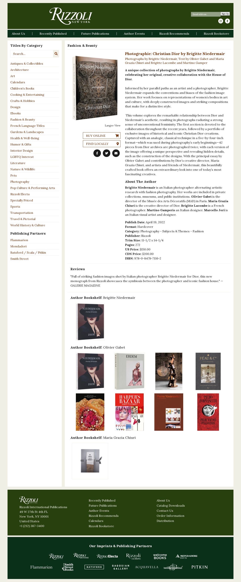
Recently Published (102, 500)
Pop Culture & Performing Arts (32, 188)
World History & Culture (27, 225)
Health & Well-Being (24, 138)
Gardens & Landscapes (27, 132)
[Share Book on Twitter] (106, 153)
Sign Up (225, 14)
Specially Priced (21, 200)
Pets (13, 175)
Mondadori (18, 246)
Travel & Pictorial (22, 219)
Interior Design (21, 150)
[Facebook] (227, 21)
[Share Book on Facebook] (97, 153)
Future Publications (103, 505)
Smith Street (19, 259)
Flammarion (19, 240)
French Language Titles (27, 126)
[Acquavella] (147, 567)
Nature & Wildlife (22, 169)
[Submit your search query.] (56, 53)
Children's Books (22, 88)
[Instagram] (220, 21)
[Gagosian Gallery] (120, 567)
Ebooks (15, 113)
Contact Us (165, 510)
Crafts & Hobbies (22, 101)
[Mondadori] (186, 556)
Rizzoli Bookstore (101, 526)
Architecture (19, 70)
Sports (15, 206)
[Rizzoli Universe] (81, 555)
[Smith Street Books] (68, 567)
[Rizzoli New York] (71, 16)
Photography (19, 182)
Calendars (17, 82)
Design (15, 107)
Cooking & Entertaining (27, 94)
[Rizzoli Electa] (107, 556)
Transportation (21, 213)
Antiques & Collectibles (26, 63)
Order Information (170, 516)
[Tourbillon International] (173, 567)
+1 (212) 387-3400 (31, 526)
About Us (163, 500)
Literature (17, 163)
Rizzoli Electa (20, 194)
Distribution (165, 521)
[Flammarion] (41, 567)
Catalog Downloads (171, 505)
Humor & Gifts (20, 144)
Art (12, 76)
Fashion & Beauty (22, 119)
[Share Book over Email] (116, 153)
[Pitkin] (199, 567)
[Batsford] (94, 567)
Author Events (99, 510)
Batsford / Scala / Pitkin (28, 252)
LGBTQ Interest (22, 157)
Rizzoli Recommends (104, 516)
